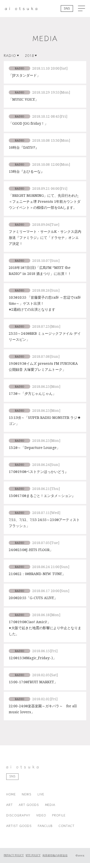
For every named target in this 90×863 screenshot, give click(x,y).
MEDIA (50, 804)
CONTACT (66, 825)
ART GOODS (29, 804)
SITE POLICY (33, 855)
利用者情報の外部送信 (55, 855)
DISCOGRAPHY (18, 815)
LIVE (41, 794)
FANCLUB (45, 825)
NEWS (27, 794)
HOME (11, 794)
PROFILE (59, 815)
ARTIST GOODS (19, 825)
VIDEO (41, 815)
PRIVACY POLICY (14, 855)
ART (9, 804)
